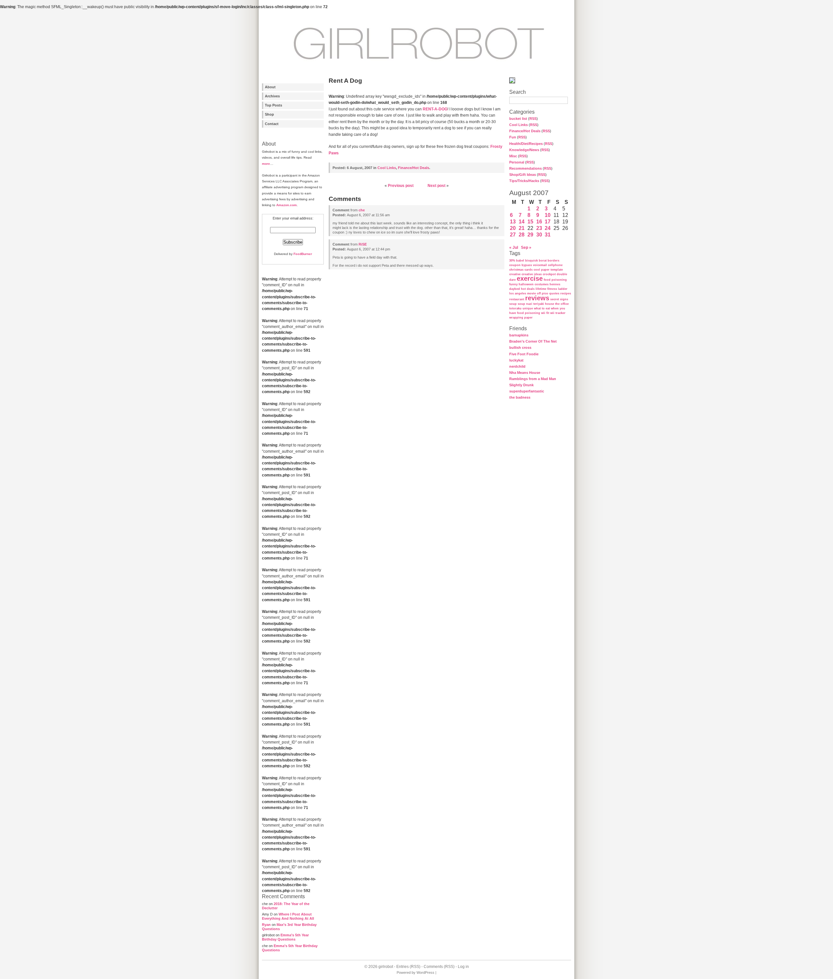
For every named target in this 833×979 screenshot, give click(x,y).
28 (522, 234)
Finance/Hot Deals (524, 131)
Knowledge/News (524, 150)
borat (543, 260)
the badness (519, 397)
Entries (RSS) (408, 966)
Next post (436, 185)
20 (513, 228)
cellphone (555, 265)
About (270, 87)
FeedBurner (303, 254)
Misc (513, 156)
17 (548, 221)
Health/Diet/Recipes (526, 144)
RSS (533, 119)
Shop (269, 114)
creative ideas (532, 274)
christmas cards (521, 269)
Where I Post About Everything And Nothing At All (288, 916)
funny (513, 284)
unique (528, 308)
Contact (272, 124)
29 (530, 234)
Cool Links (518, 125)
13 (513, 221)
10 (548, 215)
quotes (554, 293)
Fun (512, 137)
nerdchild (517, 366)
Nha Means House (524, 373)
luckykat (516, 360)
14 (522, 221)
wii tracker (558, 313)
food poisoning (555, 279)
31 (548, 234)
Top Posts (273, 105)
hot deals (528, 289)
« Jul (513, 247)
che (362, 210)
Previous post (401, 185)
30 (539, 234)
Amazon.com (286, 205)
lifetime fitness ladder (551, 289)
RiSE (363, 244)
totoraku (515, 308)
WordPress (425, 972)
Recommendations (525, 168)
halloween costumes (534, 284)
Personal (516, 162)
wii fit (545, 313)
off (539, 293)
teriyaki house (543, 303)
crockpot (549, 274)
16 (539, 221)
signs (564, 299)
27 (513, 234)
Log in (463, 966)
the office (562, 303)
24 (548, 228)
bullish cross (520, 347)
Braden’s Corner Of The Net (533, 341)
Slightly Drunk (521, 385)
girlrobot (385, 966)
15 (530, 221)
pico (545, 293)
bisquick (531, 260)
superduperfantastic (526, 391)
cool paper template (548, 269)
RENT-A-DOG (435, 109)
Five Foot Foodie (524, 354)
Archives (272, 96)
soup (513, 303)
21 (522, 228)
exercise (530, 278)
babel (520, 260)
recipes (565, 293)
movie (531, 293)
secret (554, 299)
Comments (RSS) (439, 966)
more (266, 163)
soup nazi (525, 303)
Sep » (526, 247)
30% (512, 260)
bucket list (518, 119)
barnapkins (518, 335)
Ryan (266, 925)
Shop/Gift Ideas (522, 175)
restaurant (516, 299)
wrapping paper (521, 317)
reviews (537, 298)
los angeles (517, 293)
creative (515, 274)
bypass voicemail (534, 265)
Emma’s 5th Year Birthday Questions (285, 937)
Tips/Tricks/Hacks (524, 181)
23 (539, 228)
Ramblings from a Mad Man (532, 379)
